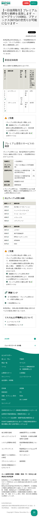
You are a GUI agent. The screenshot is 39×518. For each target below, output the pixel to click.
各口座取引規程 (7, 432)
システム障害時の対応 (9, 442)
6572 (5, 237)
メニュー (34, 514)
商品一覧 (4, 363)
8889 (5, 240)
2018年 (7, 339)
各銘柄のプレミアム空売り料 (18, 125)
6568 (5, 233)
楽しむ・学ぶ (6, 359)
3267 (5, 214)
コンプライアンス (7, 449)
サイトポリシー (25, 455)
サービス (22, 363)
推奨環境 (22, 461)
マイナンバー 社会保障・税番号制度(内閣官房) (17, 418)
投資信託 (4, 392)
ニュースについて (13, 321)
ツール (4, 366)
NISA (21, 396)
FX (20, 392)
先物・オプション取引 (9, 396)
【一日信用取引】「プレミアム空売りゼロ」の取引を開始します (20, 298)
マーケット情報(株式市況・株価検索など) (27, 368)
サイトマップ (6, 403)
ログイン (33, 3)
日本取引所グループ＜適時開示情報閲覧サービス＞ (18, 410)
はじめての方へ (7, 355)
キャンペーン (6, 376)
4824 (5, 221)
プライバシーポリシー (9, 461)
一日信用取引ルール (13, 303)
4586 (5, 217)
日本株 (4, 388)
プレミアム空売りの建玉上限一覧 (20, 133)
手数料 (22, 359)
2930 (5, 207)
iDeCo (4, 399)
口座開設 (26, 3)
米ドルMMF (23, 399)
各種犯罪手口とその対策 (28, 432)
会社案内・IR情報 (7, 380)
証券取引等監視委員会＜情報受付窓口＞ (15, 414)
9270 (5, 244)
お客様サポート (7, 373)
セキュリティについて (9, 436)
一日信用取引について (14, 325)
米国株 (22, 388)
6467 (5, 230)
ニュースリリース (25, 376)
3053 (5, 210)
